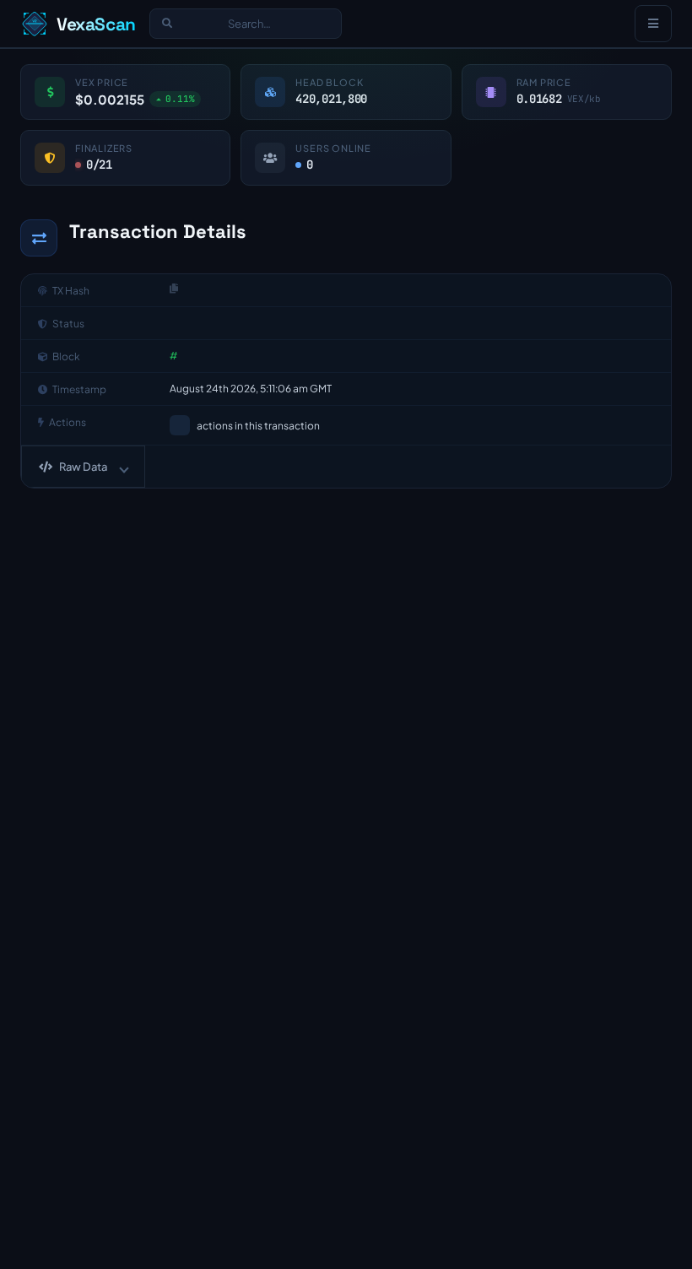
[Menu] (653, 23)
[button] (83, 466)
